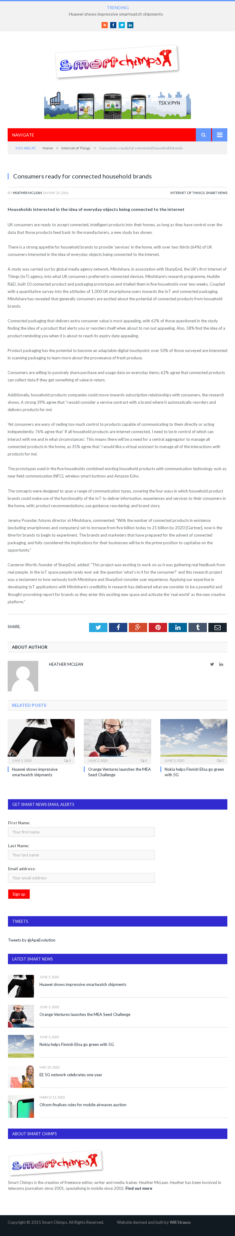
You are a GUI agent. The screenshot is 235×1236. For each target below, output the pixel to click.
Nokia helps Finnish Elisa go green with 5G (76, 1044)
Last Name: (18, 845)
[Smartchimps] (117, 61)
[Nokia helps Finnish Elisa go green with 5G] (193, 741)
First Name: (19, 822)
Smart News (216, 193)
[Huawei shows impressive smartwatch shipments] (41, 741)
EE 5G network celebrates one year (70, 1074)
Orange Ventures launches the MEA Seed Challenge (84, 1014)
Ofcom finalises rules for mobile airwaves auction (82, 1104)
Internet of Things (187, 193)
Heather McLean (27, 193)
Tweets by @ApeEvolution (31, 940)
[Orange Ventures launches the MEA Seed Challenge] (117, 741)
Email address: (21, 868)
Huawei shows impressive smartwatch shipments (82, 984)
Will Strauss (180, 1222)
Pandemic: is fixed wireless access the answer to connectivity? (116, 14)
